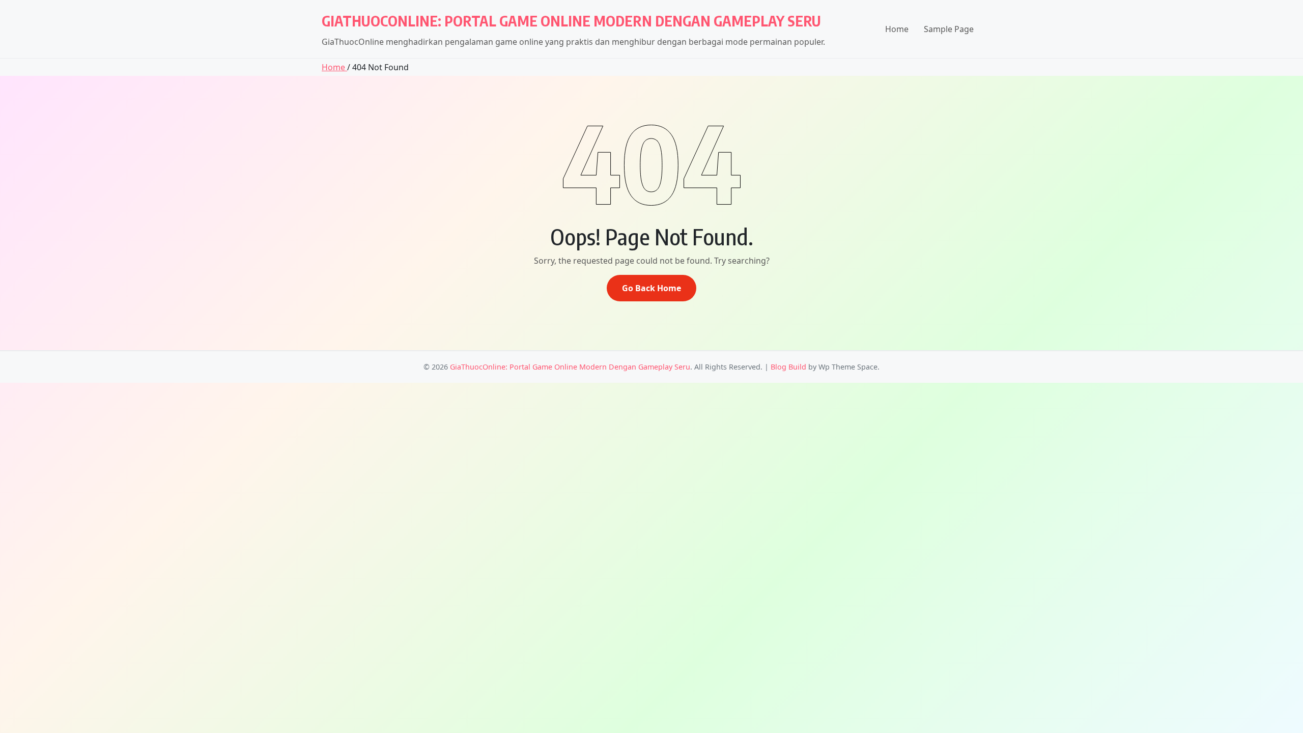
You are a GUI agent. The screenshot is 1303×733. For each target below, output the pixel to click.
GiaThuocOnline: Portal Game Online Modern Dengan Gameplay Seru (571, 21)
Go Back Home (651, 288)
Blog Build (788, 367)
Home (897, 29)
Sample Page (949, 29)
